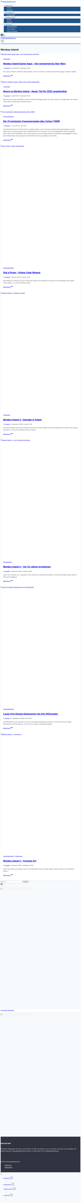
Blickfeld (9, 22)
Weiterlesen (8, 76)
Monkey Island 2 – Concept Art (19, 861)
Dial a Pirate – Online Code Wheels (21, 272)
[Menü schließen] (1, 1174)
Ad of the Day (11, 29)
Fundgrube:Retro (12, 26)
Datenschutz (9, 1167)
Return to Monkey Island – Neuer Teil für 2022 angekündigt (35, 91)
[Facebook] (2, 36)
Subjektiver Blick (8, 1189)
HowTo (9, 8)
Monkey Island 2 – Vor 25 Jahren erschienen (27, 566)
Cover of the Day (12, 31)
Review (9, 19)
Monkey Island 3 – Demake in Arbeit (22, 419)
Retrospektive (7, 562)
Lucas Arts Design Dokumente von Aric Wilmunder (30, 713)
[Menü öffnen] (2, 41)
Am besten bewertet (7, 1010)
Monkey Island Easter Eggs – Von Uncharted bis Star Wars (34, 63)
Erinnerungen (11, 15)
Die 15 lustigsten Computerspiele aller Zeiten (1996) (31, 121)
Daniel (8, 68)
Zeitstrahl (10, 10)
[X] (4, 36)
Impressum (8, 1165)
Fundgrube (6, 59)
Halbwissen (19, 856)
